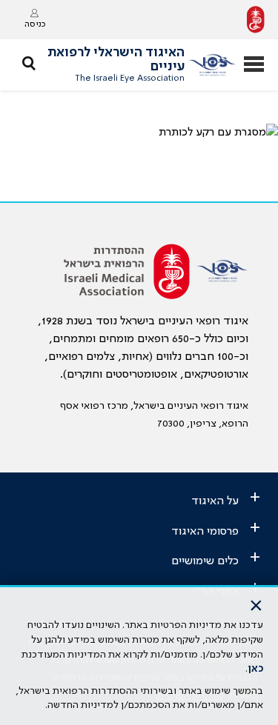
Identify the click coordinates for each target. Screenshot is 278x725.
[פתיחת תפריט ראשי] (254, 66)
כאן (255, 669)
